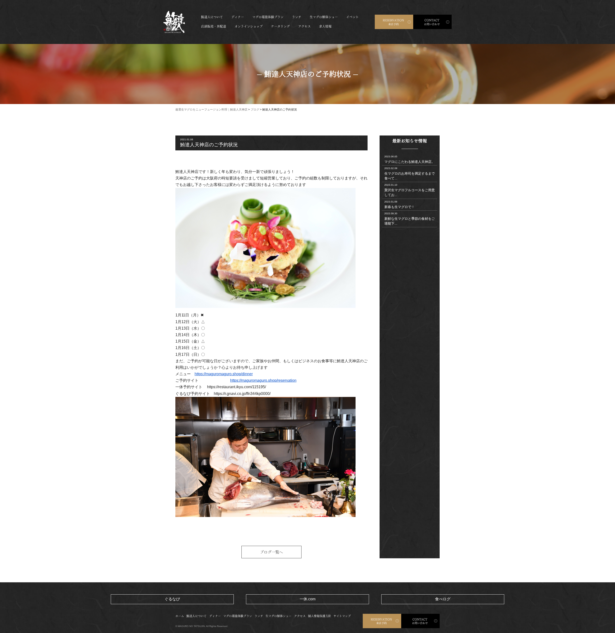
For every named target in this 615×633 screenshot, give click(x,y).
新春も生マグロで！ (399, 204)
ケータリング (280, 26)
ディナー (237, 16)
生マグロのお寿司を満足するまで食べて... (409, 173)
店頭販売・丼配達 (213, 26)
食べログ (442, 599)
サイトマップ (342, 616)
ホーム (179, 616)
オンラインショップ (248, 26)
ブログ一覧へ (271, 552)
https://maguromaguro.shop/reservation (263, 380)
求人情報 (325, 26)
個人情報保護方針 (319, 616)
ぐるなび (172, 599)
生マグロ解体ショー (324, 16)
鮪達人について (212, 16)
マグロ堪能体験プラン (267, 16)
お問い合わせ (432, 22)
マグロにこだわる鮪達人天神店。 (409, 159)
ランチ (296, 16)
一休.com (307, 599)
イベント (352, 16)
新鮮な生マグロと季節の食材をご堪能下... (409, 218)
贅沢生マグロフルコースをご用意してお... (409, 190)
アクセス (304, 26)
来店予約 (393, 22)
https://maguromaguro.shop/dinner (224, 374)
